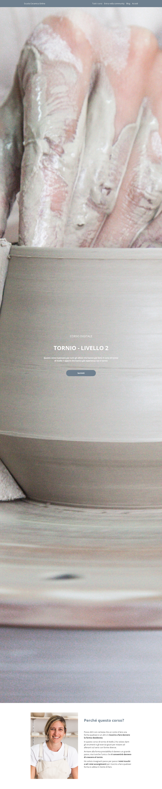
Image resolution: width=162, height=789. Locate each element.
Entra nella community (114, 3)
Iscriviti (81, 373)
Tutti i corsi (97, 3)
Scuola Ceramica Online (34, 4)
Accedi (135, 3)
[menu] (114, 3)
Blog (128, 3)
